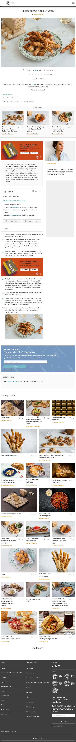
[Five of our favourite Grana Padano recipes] (12, 470)
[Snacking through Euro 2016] (57, 623)
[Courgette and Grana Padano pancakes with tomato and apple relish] (63, 589)
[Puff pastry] (37, 470)
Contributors (30, 702)
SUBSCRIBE (14, 366)
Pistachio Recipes (28, 101)
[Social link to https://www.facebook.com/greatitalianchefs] (52, 666)
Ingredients (4, 682)
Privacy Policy (30, 711)
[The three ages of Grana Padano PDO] (63, 470)
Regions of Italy (5, 695)
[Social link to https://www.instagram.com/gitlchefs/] (59, 666)
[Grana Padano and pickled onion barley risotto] (12, 589)
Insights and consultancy (33, 678)
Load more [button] (37, 648)
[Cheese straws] (57, 560)
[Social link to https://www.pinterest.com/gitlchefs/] (56, 666)
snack (34, 84)
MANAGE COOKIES (38, 738)
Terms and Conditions (32, 716)
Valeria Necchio (39, 14)
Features (3, 691)
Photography (30, 707)
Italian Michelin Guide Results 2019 (11, 672)
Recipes (3, 677)
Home (3, 668)
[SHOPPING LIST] (39, 191)
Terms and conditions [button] (8, 369)
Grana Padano (14, 207)
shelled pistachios (14, 215)
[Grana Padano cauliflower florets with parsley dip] (63, 118)
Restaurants (4, 705)
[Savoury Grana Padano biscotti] (19, 500)
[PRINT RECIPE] (36, 191)
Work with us (30, 673)
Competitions (5, 714)
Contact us (29, 668)
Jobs (27, 697)
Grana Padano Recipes (10, 98)
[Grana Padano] (12, 408)
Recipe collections (6, 686)
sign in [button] (9, 381)
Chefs (2, 700)
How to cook (4, 709)
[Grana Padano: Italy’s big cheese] (63, 408)
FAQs (28, 687)
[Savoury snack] (37, 529)
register (15, 381)
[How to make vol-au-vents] (37, 589)
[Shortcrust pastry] (57, 500)
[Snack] (19, 560)
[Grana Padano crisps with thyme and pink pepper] (38, 118)
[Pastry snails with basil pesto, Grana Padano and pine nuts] (13, 118)
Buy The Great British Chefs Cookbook (37, 682)
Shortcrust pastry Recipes (11, 101)
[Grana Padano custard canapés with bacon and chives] (37, 408)
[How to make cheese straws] (19, 441)
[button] (73, 3)
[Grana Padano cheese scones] (19, 623)
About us (29, 692)
